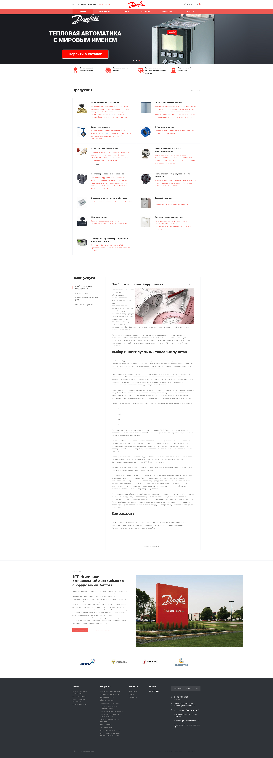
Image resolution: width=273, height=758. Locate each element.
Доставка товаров (79, 696)
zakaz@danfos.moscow (183, 703)
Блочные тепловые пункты (168, 103)
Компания (133, 687)
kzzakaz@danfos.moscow (184, 706)
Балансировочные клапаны (105, 103)
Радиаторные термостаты (104, 148)
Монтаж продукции (79, 704)
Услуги (76, 687)
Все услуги (79, 312)
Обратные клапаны (164, 127)
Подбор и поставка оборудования (137, 284)
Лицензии (132, 694)
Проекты (153, 687)
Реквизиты (133, 697)
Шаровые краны (99, 217)
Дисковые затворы (100, 127)
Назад (73, 661)
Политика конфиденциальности (170, 751)
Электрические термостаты (169, 217)
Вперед (200, 661)
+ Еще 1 (96, 164)
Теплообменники (163, 198)
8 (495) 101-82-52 (88, 5)
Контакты (154, 691)
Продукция (105, 687)
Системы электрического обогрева (109, 198)
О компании (133, 691)
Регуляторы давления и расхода (107, 174)
